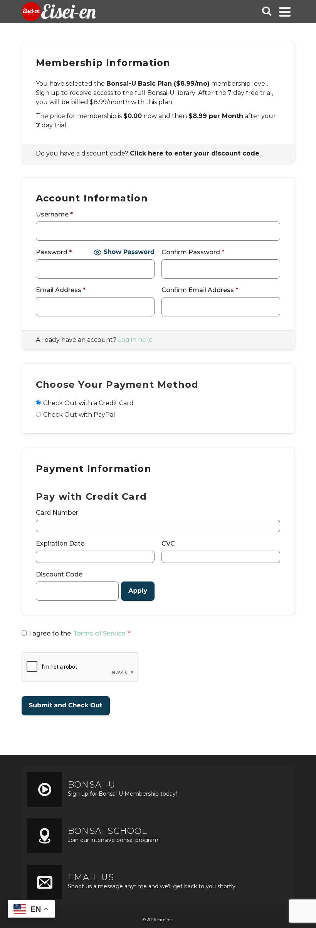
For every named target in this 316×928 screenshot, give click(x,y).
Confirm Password (192, 252)
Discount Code (59, 574)
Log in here (135, 339)
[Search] (266, 11)
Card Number (57, 512)
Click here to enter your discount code (194, 153)
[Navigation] (284, 11)
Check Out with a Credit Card (88, 403)
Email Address (61, 290)
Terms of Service (99, 633)
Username (54, 214)
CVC (168, 543)
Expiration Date (60, 543)
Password (54, 252)
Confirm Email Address (199, 290)
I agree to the (79, 633)
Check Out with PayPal (79, 414)
